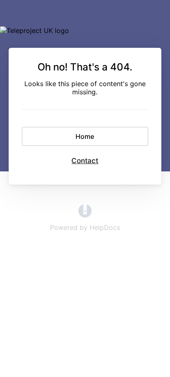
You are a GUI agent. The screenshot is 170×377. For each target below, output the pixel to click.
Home (85, 136)
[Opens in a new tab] (85, 215)
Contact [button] (84, 161)
